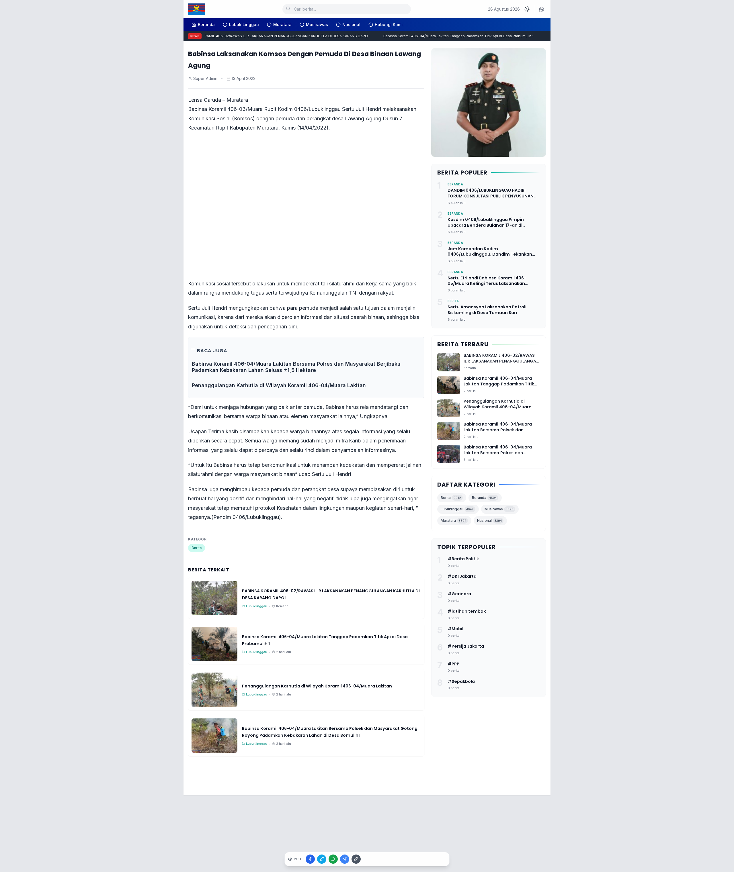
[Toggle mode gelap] (527, 9)
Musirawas (317, 24)
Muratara (282, 24)
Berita (197, 548)
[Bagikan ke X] (321, 859)
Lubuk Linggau (244, 24)
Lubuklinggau (457, 509)
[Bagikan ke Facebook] (310, 859)
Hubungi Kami (389, 24)
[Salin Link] (356, 859)
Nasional (351, 24)
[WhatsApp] (541, 9)
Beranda (484, 498)
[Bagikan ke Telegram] (344, 859)
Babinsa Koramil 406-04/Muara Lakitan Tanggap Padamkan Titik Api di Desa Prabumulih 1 (449, 36)
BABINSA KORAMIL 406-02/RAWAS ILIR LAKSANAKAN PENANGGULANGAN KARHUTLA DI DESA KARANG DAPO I (267, 36)
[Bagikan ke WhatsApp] (333, 859)
